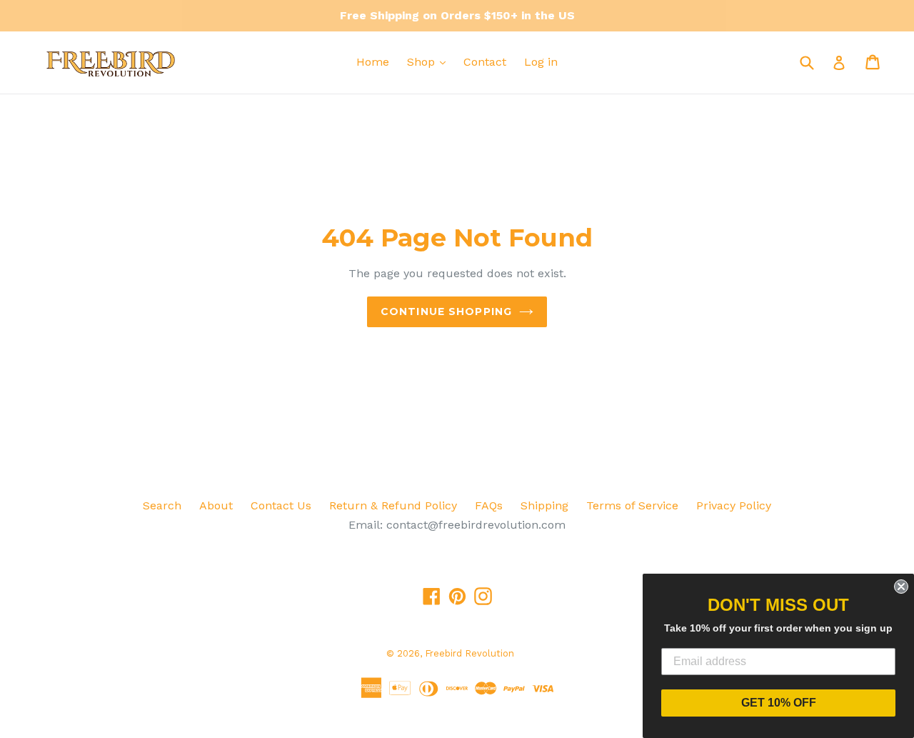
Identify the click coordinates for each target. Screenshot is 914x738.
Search (162, 505)
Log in (541, 62)
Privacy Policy (733, 505)
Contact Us (281, 505)
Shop (422, 62)
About (216, 505)
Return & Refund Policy (393, 505)
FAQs (489, 505)
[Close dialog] (901, 586)
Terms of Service (632, 505)
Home (372, 62)
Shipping (544, 505)
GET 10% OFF (778, 703)
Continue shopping (446, 311)
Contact (484, 62)
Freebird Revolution (469, 653)
